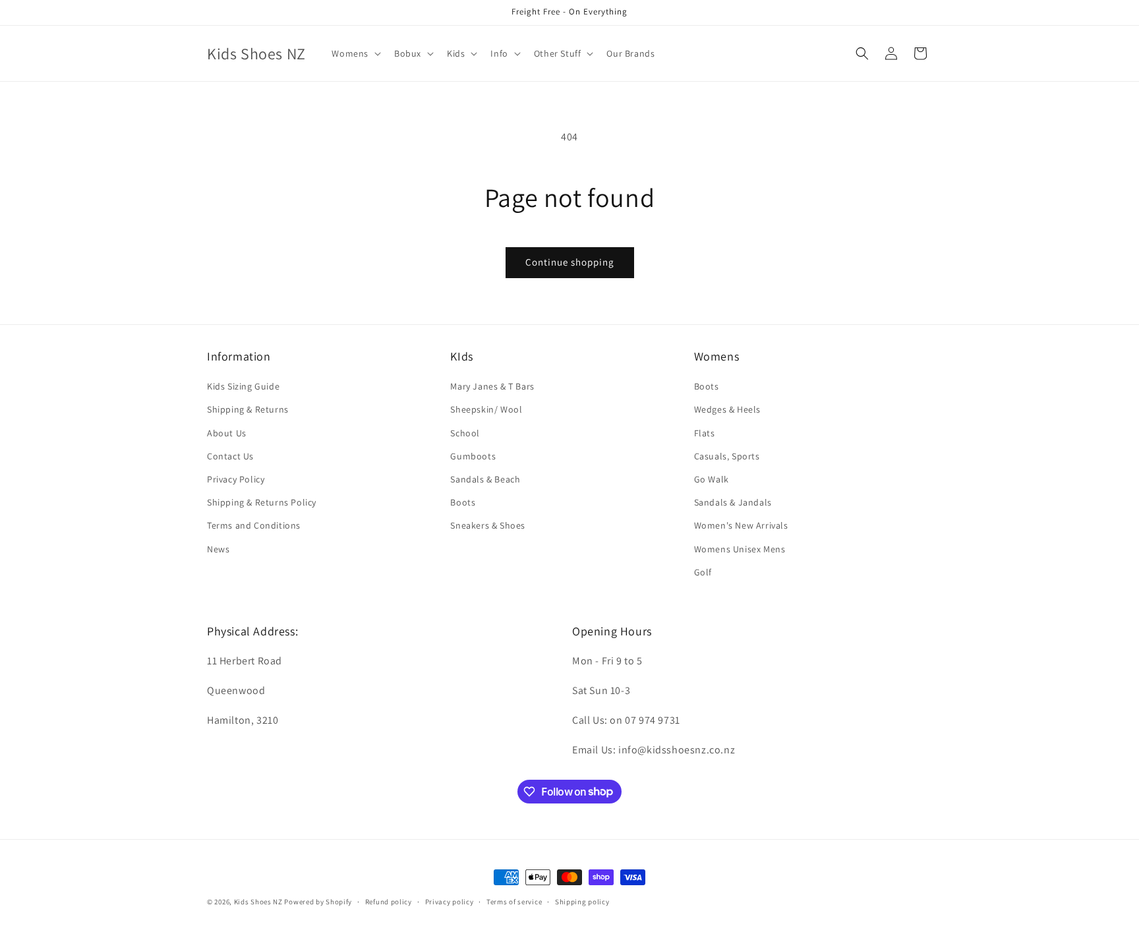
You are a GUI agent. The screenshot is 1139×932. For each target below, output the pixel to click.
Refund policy (388, 901)
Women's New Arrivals (741, 525)
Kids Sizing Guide (243, 386)
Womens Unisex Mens (740, 549)
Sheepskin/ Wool (486, 410)
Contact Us (230, 456)
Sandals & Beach (485, 479)
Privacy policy (449, 901)
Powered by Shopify (318, 901)
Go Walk (711, 479)
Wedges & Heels (727, 410)
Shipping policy (582, 901)
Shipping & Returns (248, 410)
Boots (462, 502)
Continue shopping (569, 262)
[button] (355, 53)
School (465, 433)
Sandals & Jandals (733, 502)
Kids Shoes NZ (258, 901)
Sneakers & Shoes (487, 525)
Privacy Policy (235, 479)
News (218, 549)
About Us (227, 433)
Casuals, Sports (727, 456)
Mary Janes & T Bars (492, 386)
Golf (703, 572)
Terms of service (514, 901)
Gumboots (473, 456)
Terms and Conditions (254, 525)
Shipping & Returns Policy (261, 502)
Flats (704, 433)
